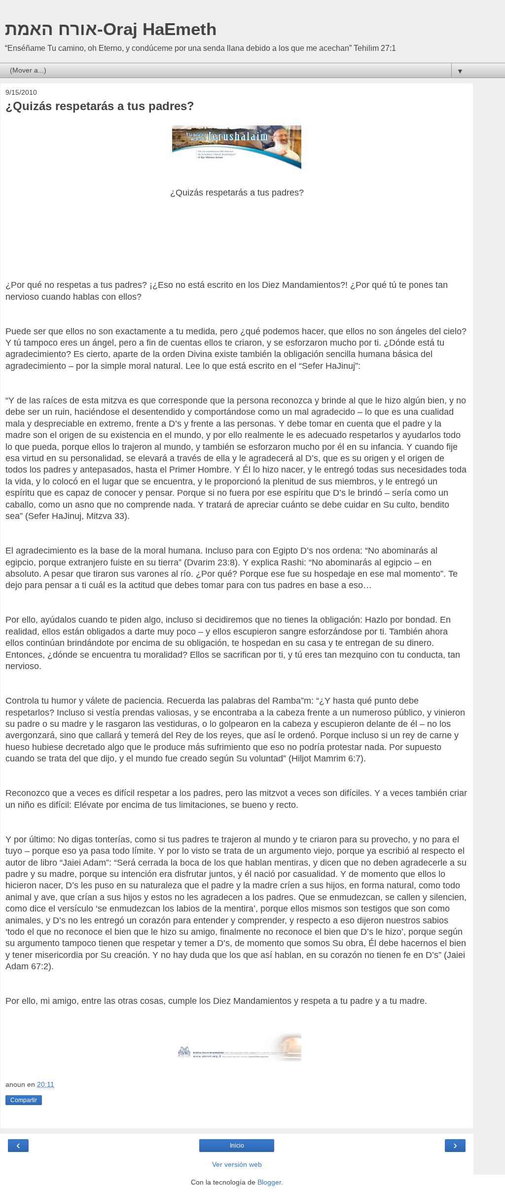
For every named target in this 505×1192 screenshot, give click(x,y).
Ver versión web (237, 1164)
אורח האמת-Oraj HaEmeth (110, 29)
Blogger (269, 1182)
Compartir (23, 1100)
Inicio (237, 1145)
